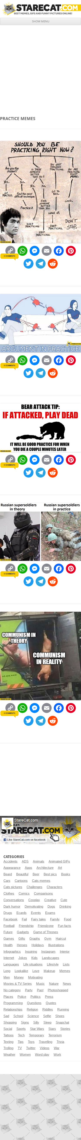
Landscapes (50, 958)
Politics (35, 996)
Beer (36, 874)
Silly (36, 1022)
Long (6, 971)
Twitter (30, 1048)
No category (12, 990)
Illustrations (56, 945)
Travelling (45, 1042)
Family (55, 919)
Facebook (10, 919)
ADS (25, 861)
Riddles (47, 1009)
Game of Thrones (45, 932)
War (56, 1048)
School (18, 1016)
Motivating (35, 977)
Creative (50, 900)
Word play (42, 1054)
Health (8, 945)
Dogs (51, 906)
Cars (6, 880)
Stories (65, 1029)
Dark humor (11, 906)
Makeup (49, 971)
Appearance (12, 867)
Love (35, 971)
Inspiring (31, 951)
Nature (54, 983)
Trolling (8, 1048)
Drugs (7, 913)
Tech (21, 1035)
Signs (25, 1022)
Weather (9, 1054)
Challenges (34, 887)
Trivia (60, 1042)
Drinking (65, 906)
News (67, 983)
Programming (13, 1003)
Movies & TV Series (17, 983)
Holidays (38, 945)
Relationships (12, 1009)
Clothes (8, 893)
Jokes (22, 958)
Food (67, 919)
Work (57, 1054)
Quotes (51, 1003)
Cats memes (41, 880)
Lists (66, 964)
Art (60, 867)
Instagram (48, 951)
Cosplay (34, 900)
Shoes (59, 1016)
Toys (31, 1042)
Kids (34, 958)
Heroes (22, 945)
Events (36, 913)
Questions (34, 1003)
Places (8, 996)
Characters (54, 887)
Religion (32, 1009)
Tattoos (8, 1035)
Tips (21, 1042)
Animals (38, 861)
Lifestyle (53, 964)
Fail (24, 919)
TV (20, 1048)
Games (8, 938)
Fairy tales (38, 919)
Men (6, 977)
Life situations (33, 964)
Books (65, 874)
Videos (44, 1048)
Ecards (21, 913)
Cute (63, 900)
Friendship (26, 926)
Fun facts (64, 926)
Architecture (45, 867)
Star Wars (37, 1029)
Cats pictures (12, 887)
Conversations (13, 900)
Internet (8, 958)
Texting (8, 1042)
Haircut (61, 938)
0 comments (9, 256)
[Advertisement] (40, 67)
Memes (64, 971)
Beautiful (22, 874)
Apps (28, 867)
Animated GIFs (59, 861)
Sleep (47, 1022)
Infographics (12, 951)
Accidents (10, 861)
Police (21, 996)
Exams (50, 913)
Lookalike (21, 971)
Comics (24, 893)
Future (8, 932)
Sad (6, 1016)
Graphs (34, 938)
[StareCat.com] (40, 8)
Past (40, 990)
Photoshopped (58, 990)
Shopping (10, 1022)
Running (63, 1009)
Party (29, 990)
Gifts (21, 938)
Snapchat (62, 1022)
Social (7, 1029)
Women (25, 1054)
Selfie (47, 1016)
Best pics (50, 874)
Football (8, 926)
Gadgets (23, 932)
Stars (52, 1029)
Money (19, 977)
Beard (7, 874)
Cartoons (21, 880)
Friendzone (46, 926)
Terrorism (55, 1035)
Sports (21, 1029)
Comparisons (43, 893)
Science (33, 1016)
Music (40, 983)
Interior (65, 951)
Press (49, 996)
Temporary (36, 1035)
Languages (11, 964)
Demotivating (34, 906)
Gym (47, 938)
